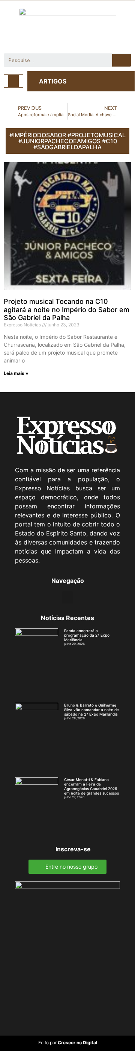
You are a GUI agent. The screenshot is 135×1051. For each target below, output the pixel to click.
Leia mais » (16, 373)
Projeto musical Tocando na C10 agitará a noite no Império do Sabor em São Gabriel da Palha (66, 309)
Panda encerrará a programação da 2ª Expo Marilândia (87, 635)
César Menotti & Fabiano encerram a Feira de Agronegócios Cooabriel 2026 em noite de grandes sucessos (91, 786)
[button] (13, 81)
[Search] (121, 60)
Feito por (47, 1042)
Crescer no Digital (77, 1042)
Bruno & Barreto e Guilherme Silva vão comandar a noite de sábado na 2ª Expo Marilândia (91, 709)
